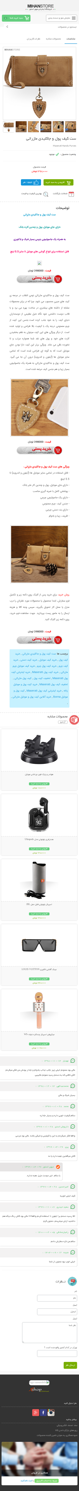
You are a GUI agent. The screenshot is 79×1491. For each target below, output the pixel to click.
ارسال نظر (70, 1365)
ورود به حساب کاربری (46, 1481)
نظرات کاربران (33, 39)
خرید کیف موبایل (48, 660)
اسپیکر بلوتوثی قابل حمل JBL (39, 904)
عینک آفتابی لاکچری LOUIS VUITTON (39, 969)
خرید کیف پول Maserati (45, 672)
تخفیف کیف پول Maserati (54, 684)
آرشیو (62, 722)
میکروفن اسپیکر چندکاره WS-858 (39, 1035)
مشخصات (71, 39)
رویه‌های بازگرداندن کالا (66, 1430)
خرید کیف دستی (28, 660)
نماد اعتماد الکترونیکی (67, 1425)
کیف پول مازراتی (22, 678)
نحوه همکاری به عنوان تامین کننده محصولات (57, 1435)
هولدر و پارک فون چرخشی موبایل (39, 774)
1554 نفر (27, 182)
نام (76, 1291)
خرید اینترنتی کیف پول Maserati (44, 691)
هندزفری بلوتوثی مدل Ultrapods (39, 839)
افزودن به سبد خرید (55, 182)
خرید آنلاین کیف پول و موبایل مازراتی (31, 697)
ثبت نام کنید (26, 1481)
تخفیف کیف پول (42, 678)
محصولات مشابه (53, 39)
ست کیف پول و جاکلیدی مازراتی (39, 654)
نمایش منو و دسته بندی (59, 18)
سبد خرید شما (16, 18)
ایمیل (75, 1305)
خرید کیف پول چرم (47, 666)
